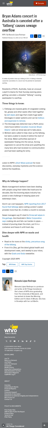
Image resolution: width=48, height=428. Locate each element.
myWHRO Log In (9, 374)
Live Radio (7, 362)
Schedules (7, 366)
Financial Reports (10, 389)
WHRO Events (9, 367)
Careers (7, 390)
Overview (7, 385)
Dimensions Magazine (11, 373)
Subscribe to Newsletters (12, 369)
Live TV (6, 358)
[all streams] (45, 425)
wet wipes (11, 114)
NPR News (12, 264)
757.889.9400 (8, 350)
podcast (24, 162)
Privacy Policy (9, 413)
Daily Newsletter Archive (12, 371)
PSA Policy (8, 417)
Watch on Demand (10, 360)
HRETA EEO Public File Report (14, 412)
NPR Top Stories (27, 264)
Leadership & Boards (11, 387)
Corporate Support (10, 392)
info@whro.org (18, 350)
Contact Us (8, 399)
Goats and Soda (18, 253)
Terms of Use (8, 415)
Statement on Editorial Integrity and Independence (21, 396)
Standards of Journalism (12, 394)
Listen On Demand (10, 364)
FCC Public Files (9, 410)
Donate (41, 3)
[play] (3, 425)
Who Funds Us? (9, 397)
